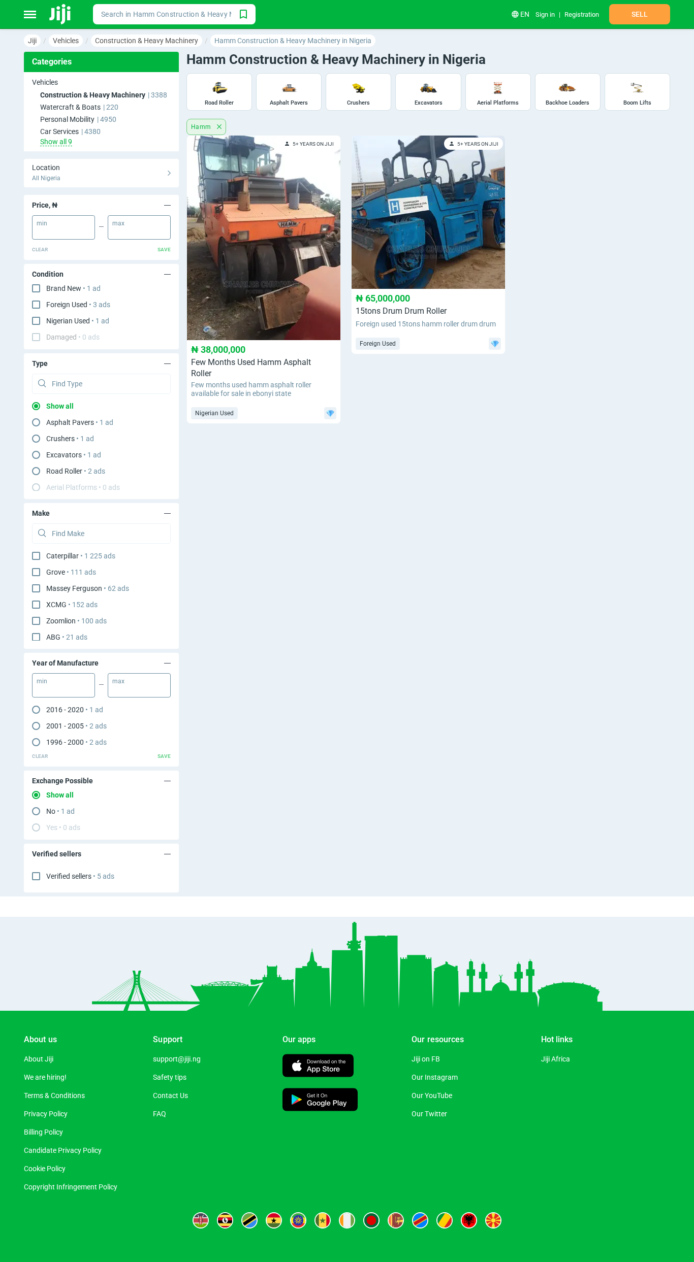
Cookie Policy (45, 1169)
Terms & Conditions (54, 1095)
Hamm (202, 126)
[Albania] (469, 1220)
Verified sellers (80, 876)
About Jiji (38, 1059)
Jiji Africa (555, 1059)
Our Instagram (435, 1077)
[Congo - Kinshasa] (420, 1220)
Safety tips (169, 1077)
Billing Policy (43, 1132)
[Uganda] (225, 1220)
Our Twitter (429, 1114)
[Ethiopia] (298, 1220)
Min (42, 223)
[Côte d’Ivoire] (347, 1220)
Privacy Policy (46, 1114)
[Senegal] (322, 1220)
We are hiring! (45, 1077)
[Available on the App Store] (318, 1067)
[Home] (61, 14)
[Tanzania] (249, 1220)
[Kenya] (201, 1220)
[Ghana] (274, 1220)
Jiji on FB (426, 1059)
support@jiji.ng (177, 1059)
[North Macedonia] (493, 1220)
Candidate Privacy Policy (63, 1150)
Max (118, 223)
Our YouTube (432, 1095)
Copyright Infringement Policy (70, 1187)
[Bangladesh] (371, 1220)
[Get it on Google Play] (320, 1101)
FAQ (159, 1114)
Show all (60, 406)
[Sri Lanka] (396, 1220)
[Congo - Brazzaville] (444, 1220)
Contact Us (170, 1095)
